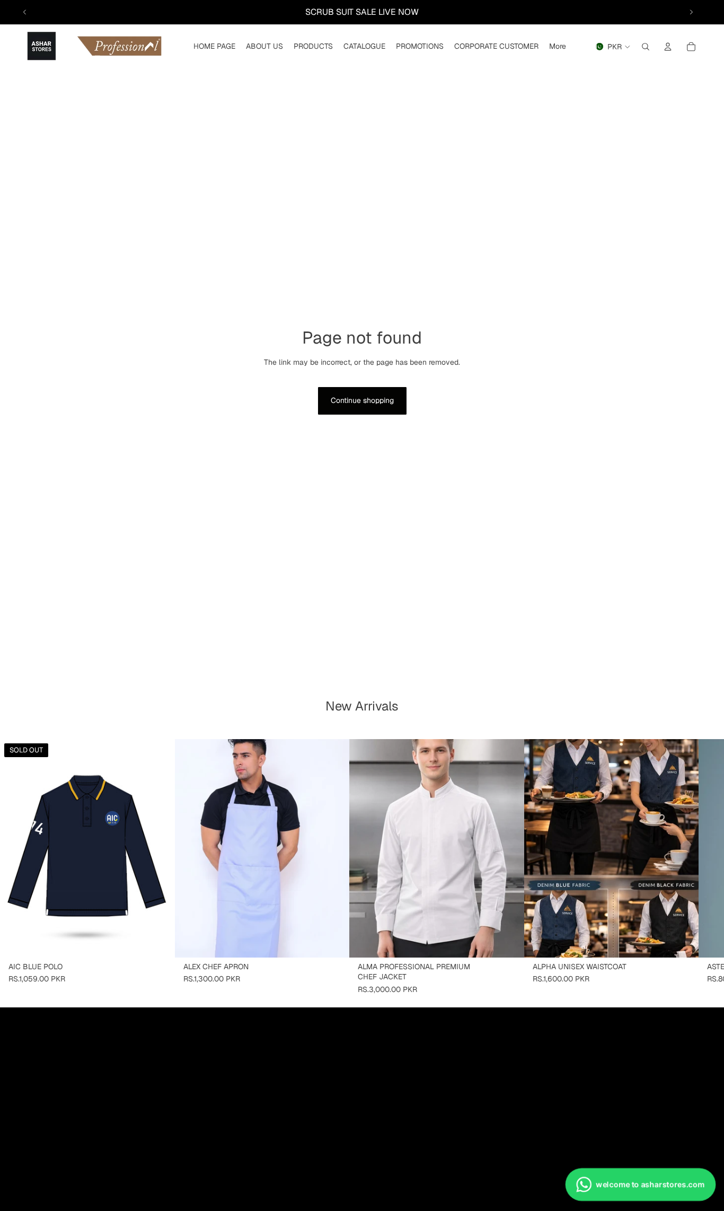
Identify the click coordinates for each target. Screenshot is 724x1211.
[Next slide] (691, 12)
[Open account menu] (667, 46)
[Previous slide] (25, 12)
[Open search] (645, 46)
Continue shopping (362, 400)
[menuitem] (557, 47)
